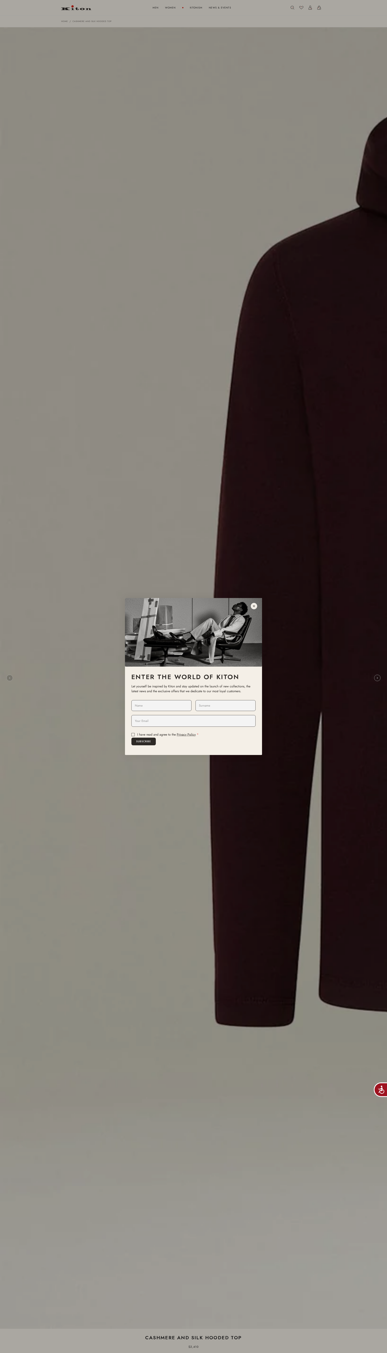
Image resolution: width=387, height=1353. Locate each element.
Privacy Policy (186, 734)
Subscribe (143, 741)
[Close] (254, 606)
